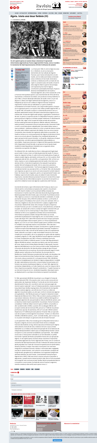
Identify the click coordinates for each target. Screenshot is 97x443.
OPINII (39, 13)
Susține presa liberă (74, 17)
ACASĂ (16, 13)
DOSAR (60, 13)
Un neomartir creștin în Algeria (21, 80)
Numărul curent (69, 1)
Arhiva (76, 1)
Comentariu (13, 383)
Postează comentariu (17, 390)
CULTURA (51, 13)
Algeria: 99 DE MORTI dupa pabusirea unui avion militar (22, 88)
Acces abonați (13, 4)
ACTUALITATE (23, 13)
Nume (12, 375)
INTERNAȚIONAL (32, 13)
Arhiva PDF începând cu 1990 (16, 1)
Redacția (85, 1)
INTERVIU (44, 13)
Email (11, 379)
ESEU (56, 13)
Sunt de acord (57, 440)
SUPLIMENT (73, 13)
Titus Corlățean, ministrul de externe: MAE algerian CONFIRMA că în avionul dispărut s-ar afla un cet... (22, 84)
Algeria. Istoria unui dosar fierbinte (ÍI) (22, 72)
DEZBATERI (66, 13)
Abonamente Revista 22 (15, 3)
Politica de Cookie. (27, 438)
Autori (80, 1)
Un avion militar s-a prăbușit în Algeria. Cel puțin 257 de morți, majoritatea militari (21, 76)
